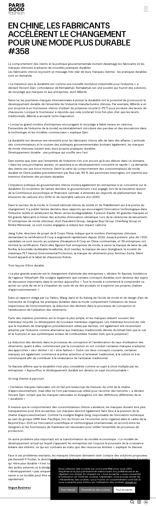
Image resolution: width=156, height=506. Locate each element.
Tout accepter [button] (124, 489)
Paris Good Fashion (16, 9)
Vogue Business (19, 487)
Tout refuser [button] (68, 489)
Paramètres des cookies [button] (95, 489)
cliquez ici (130, 482)
